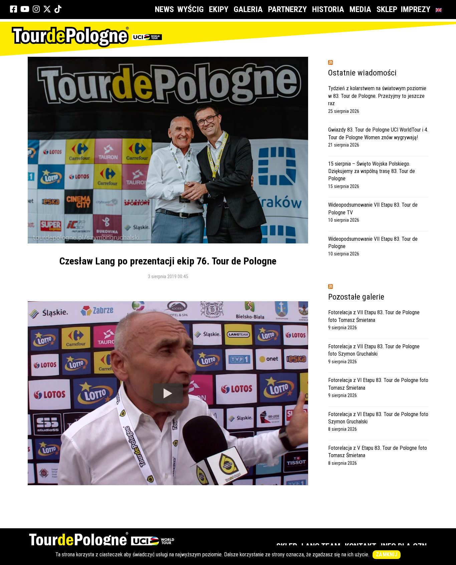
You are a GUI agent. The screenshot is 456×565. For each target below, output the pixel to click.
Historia (328, 9)
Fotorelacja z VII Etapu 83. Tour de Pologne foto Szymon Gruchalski (374, 350)
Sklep (387, 9)
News (164, 9)
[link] (13, 9)
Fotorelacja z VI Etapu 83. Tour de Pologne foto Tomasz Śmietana (378, 384)
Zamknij (386, 554)
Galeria (248, 9)
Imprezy (415, 9)
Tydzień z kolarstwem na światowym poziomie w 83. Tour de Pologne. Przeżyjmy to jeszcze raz (377, 96)
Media (360, 9)
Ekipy (218, 9)
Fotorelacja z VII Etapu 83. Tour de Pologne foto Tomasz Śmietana (374, 316)
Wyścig (190, 9)
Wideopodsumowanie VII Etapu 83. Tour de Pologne (373, 242)
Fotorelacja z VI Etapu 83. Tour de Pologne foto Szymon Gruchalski (378, 418)
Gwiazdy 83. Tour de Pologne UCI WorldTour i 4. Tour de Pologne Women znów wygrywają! (378, 133)
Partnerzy (287, 9)
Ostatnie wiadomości (362, 72)
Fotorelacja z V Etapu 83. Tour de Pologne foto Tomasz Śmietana (377, 451)
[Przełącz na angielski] (440, 9)
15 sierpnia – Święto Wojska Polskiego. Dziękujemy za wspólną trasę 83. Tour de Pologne (371, 171)
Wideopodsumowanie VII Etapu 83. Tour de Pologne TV (373, 208)
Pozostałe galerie (356, 297)
